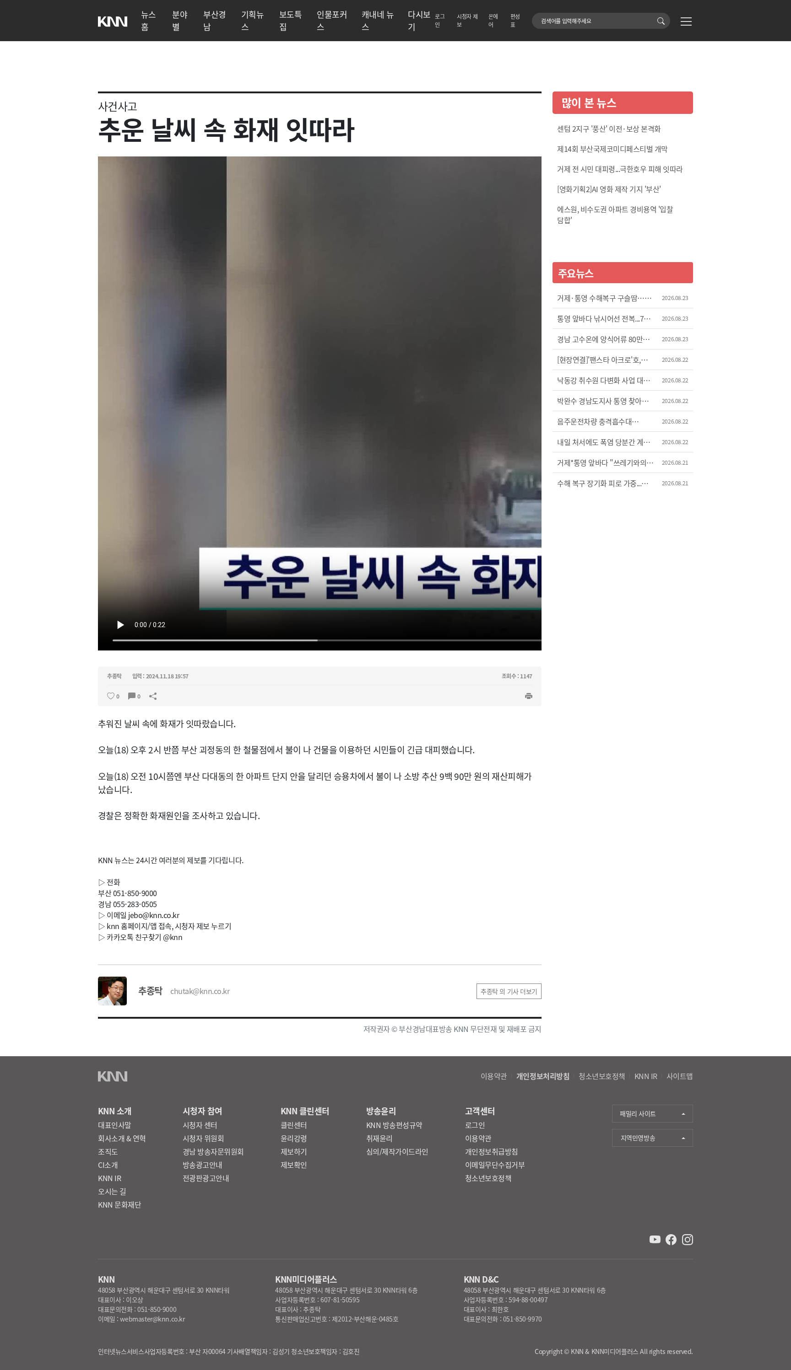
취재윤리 (379, 1138)
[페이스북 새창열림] (672, 1238)
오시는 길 (112, 1191)
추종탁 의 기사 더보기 (509, 991)
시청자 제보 (467, 20)
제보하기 (294, 1151)
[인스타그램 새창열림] (687, 1238)
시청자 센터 (200, 1124)
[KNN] (112, 18)
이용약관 (494, 1075)
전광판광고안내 (206, 1177)
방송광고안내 (202, 1164)
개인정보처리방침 (542, 1075)
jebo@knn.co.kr (153, 914)
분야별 (179, 20)
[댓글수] (131, 695)
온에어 (493, 20)
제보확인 (294, 1164)
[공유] (153, 695)
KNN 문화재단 (119, 1204)
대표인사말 (114, 1124)
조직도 (108, 1151)
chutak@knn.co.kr (199, 990)
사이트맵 (679, 1075)
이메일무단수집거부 (495, 1164)
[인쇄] (528, 695)
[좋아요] (110, 695)
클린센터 (294, 1124)
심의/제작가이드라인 (397, 1151)
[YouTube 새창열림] (656, 1238)
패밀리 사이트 (638, 1113)
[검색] (662, 21)
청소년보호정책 (602, 1075)
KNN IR (645, 1075)
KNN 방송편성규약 (394, 1124)
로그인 (439, 20)
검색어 (537, 16)
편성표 (515, 20)
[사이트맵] (686, 22)
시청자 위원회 (203, 1138)
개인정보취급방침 (491, 1151)
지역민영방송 (638, 1137)
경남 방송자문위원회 (213, 1151)
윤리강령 (294, 1138)
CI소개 (108, 1164)
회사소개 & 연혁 (122, 1138)
